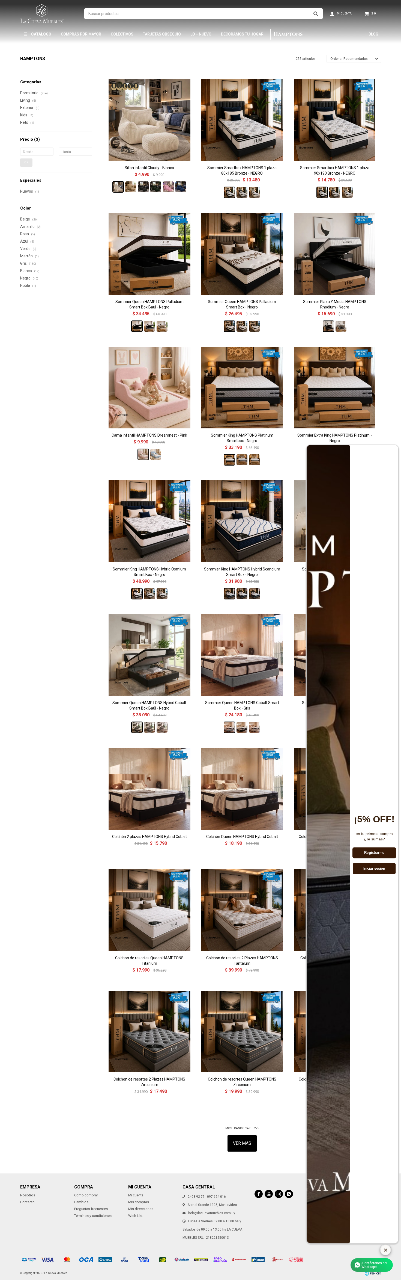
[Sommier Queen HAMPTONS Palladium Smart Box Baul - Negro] (149, 254)
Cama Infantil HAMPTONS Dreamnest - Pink (149, 435)
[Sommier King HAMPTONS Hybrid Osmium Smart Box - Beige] (162, 593)
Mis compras (138, 1202)
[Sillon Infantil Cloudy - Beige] (130, 186)
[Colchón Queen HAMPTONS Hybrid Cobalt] (242, 788)
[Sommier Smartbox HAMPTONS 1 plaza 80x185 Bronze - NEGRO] (242, 120)
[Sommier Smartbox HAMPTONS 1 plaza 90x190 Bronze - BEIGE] (347, 192)
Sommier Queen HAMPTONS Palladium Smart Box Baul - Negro (149, 304)
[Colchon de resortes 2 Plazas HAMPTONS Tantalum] (242, 910)
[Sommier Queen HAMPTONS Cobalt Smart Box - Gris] (242, 655)
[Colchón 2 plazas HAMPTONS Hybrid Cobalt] (149, 788)
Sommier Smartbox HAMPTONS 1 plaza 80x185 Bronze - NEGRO (242, 170)
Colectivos (122, 34)
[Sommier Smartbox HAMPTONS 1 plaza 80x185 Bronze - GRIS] (242, 192)
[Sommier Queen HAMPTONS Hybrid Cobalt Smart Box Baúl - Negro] (149, 655)
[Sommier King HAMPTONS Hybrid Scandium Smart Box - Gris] (242, 593)
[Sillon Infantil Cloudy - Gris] (143, 186)
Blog (373, 34)
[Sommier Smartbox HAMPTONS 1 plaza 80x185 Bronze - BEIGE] (254, 192)
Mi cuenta (135, 1195)
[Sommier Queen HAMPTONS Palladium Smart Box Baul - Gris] (149, 326)
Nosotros (27, 1195)
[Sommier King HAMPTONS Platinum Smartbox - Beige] (254, 459)
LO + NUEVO (200, 34)
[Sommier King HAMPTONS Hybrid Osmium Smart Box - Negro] (149, 521)
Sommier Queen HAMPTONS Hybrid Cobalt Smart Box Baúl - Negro (149, 705)
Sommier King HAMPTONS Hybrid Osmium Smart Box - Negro (149, 572)
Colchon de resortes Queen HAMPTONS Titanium (149, 961)
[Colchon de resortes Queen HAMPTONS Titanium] (149, 910)
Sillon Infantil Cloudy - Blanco (149, 168)
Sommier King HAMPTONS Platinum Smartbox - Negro (242, 438)
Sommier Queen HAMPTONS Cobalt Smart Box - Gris (242, 705)
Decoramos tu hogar (242, 34)
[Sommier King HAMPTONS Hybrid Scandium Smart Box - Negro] (242, 521)
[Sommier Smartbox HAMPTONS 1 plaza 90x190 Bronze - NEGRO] (334, 120)
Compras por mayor (81, 34)
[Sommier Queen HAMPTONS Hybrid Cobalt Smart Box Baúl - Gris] (149, 727)
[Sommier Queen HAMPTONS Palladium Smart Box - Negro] (242, 254)
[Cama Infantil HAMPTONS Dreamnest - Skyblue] (155, 454)
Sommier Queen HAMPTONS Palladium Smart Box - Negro (242, 304)
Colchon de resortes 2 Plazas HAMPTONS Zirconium (149, 1082)
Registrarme (374, 853)
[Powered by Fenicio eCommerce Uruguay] (373, 1273)
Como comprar (86, 1195)
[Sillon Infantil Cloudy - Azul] (180, 186)
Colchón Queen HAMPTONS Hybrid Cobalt (242, 836)
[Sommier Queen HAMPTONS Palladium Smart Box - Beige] (254, 326)
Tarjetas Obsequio (162, 34)
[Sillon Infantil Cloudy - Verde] (155, 186)
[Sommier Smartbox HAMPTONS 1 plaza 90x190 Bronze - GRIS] (334, 192)
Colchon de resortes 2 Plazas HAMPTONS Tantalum (242, 961)
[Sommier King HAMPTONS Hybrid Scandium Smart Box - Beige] (254, 593)
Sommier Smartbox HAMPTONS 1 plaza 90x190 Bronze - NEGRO (334, 170)
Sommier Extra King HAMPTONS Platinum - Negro (334, 438)
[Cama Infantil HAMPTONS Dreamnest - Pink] (149, 387)
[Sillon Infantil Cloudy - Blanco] (149, 120)
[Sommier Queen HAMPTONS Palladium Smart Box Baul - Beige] (162, 326)
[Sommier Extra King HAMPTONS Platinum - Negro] (334, 387)
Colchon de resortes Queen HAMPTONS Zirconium (242, 1082)
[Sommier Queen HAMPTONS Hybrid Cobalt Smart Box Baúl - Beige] (162, 727)
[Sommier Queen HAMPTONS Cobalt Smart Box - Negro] (242, 727)
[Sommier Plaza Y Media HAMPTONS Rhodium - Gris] (341, 326)
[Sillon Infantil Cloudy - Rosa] (168, 186)
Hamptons (288, 34)
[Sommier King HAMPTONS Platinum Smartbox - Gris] (242, 459)
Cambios (81, 1202)
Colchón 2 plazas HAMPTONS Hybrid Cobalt (149, 836)
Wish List (135, 1216)
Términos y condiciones (93, 1216)
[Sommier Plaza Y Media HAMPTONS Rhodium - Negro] (334, 254)
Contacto (27, 1202)
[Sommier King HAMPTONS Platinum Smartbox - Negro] (242, 387)
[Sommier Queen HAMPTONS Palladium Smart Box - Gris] (242, 326)
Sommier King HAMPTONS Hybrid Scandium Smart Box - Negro (242, 572)
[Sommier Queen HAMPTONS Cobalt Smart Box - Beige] (254, 727)
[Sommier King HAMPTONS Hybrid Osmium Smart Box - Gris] (149, 593)
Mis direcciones (140, 1209)
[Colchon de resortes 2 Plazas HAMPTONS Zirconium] (149, 1031)
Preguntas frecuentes (91, 1209)
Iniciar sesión (374, 868)
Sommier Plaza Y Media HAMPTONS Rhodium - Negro (334, 304)
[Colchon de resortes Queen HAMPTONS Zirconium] (242, 1031)
